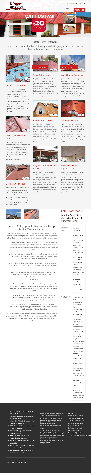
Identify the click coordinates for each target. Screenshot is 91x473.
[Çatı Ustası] (13, 214)
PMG (12, 462)
